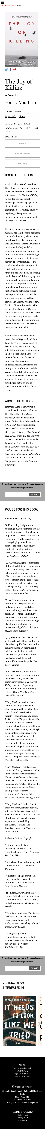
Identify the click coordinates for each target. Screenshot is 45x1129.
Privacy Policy (22, 1118)
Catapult (5, 1091)
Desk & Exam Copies (22, 1077)
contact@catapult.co (29, 1103)
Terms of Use (22, 1115)
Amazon (22, 143)
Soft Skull (28, 1091)
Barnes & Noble (22, 153)
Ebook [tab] (22, 116)
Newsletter (22, 1121)
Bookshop (22, 163)
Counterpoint (16, 1091)
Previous (6, 1028)
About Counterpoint (22, 1068)
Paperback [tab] (10, 116)
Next (38, 1028)
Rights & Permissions (22, 1074)
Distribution (22, 1071)
